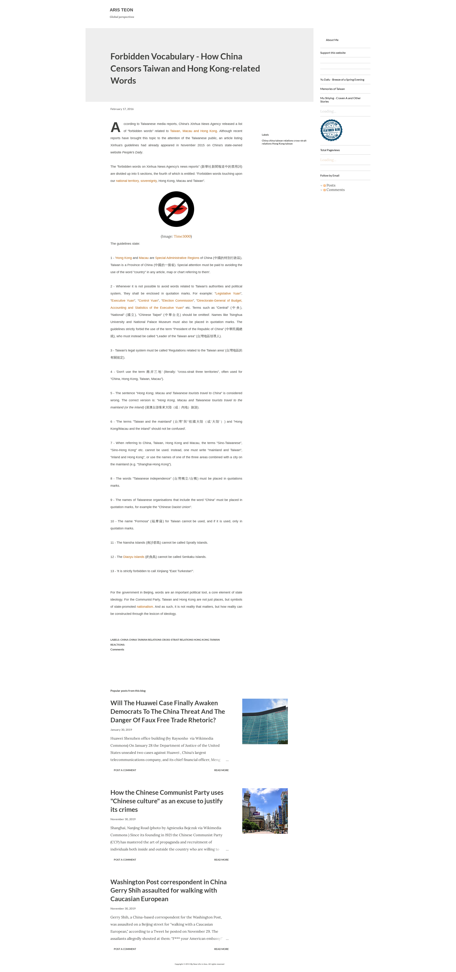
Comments (335, 189)
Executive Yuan (123, 300)
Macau (144, 258)
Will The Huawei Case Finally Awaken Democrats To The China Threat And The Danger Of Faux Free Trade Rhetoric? (167, 711)
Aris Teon (121, 9)
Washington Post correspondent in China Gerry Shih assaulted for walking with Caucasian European (168, 890)
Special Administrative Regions (177, 258)
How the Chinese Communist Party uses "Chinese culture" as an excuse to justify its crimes (167, 800)
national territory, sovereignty (136, 181)
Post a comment (125, 770)
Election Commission (177, 300)
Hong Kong (124, 258)
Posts (330, 185)
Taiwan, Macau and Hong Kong (193, 131)
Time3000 (182, 236)
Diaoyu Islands (133, 557)
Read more (221, 770)
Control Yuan (148, 300)
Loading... (328, 159)
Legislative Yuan (228, 293)
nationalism (145, 606)
